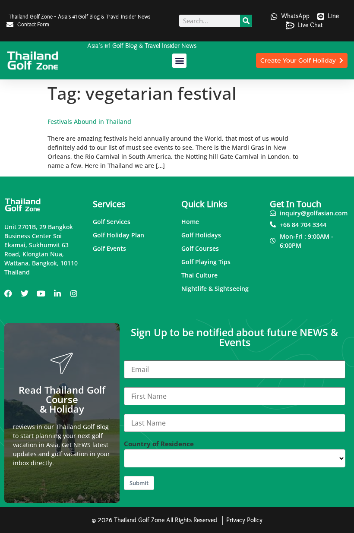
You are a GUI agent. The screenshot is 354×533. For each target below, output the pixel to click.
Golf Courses (200, 248)
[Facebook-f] (8, 293)
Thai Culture (199, 275)
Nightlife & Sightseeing (215, 288)
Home (190, 222)
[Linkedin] (57, 293)
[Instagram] (74, 293)
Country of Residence (159, 444)
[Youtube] (41, 293)
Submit (139, 483)
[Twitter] (24, 293)
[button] (179, 61)
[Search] (246, 21)
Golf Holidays (201, 235)
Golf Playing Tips (206, 262)
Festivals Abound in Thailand (89, 121)
